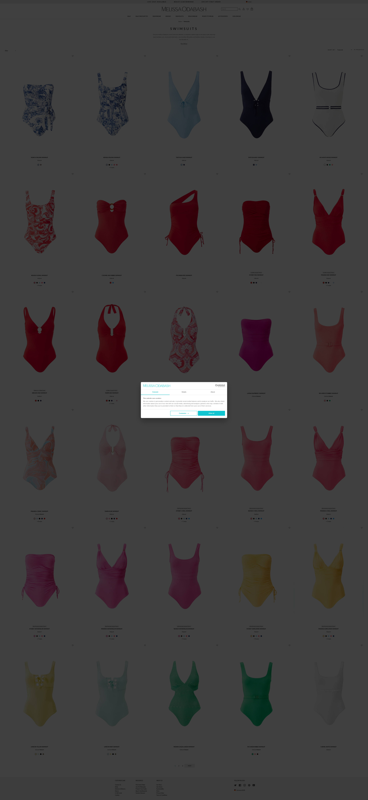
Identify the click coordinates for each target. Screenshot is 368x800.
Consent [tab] (155, 392)
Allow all (211, 413)
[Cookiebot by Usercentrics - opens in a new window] (216, 385)
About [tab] (213, 392)
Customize (182, 413)
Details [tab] (184, 392)
